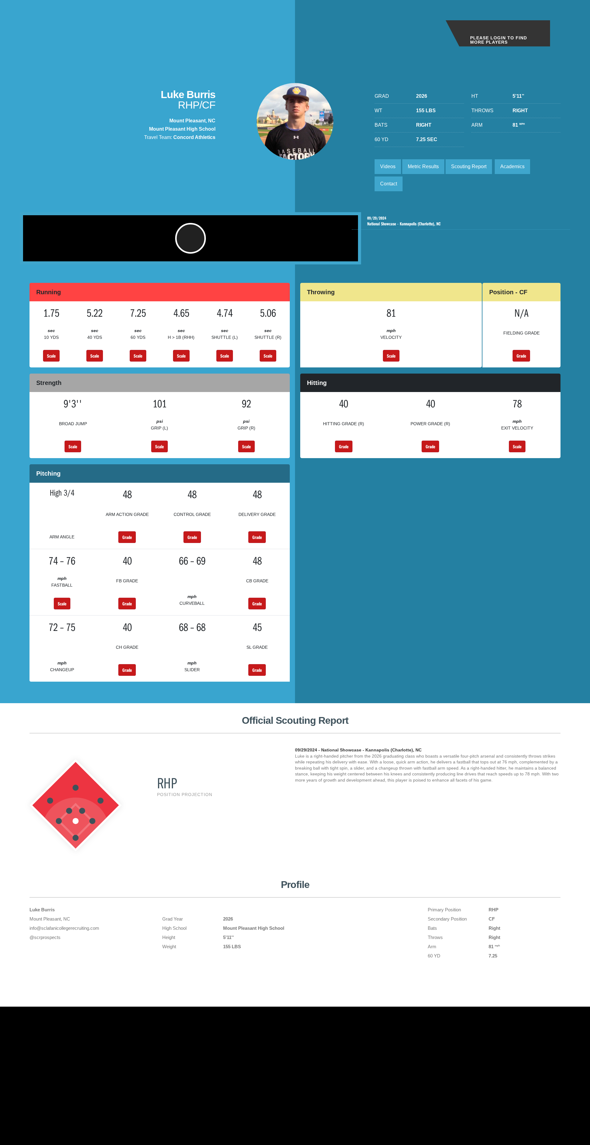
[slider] (180, 254)
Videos (387, 166)
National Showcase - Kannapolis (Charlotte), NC (404, 221)
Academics (512, 166)
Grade (521, 356)
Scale (51, 356)
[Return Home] (49, 27)
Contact (388, 183)
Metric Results (423, 166)
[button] (190, 238)
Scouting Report (468, 166)
